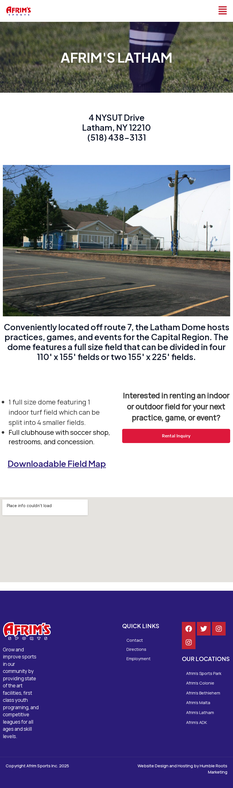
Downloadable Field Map (57, 463)
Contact (134, 640)
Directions (136, 649)
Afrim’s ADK (196, 722)
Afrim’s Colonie (200, 683)
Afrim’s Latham (200, 712)
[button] (135, 11)
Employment (138, 658)
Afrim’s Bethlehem (203, 693)
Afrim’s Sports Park (203, 673)
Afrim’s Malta (198, 702)
